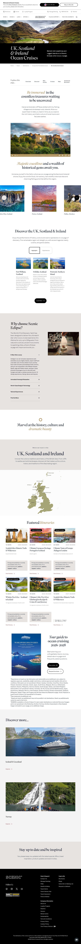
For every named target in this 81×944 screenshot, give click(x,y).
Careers (42, 911)
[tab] (34, 250)
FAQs (42, 884)
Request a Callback (64, 886)
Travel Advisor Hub (45, 891)
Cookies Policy (44, 924)
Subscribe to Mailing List (66, 884)
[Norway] (40, 796)
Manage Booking (53, 11)
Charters (42, 909)
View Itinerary (9, 573)
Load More (39, 301)
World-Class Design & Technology (20, 385)
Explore (8, 769)
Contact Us (43, 879)
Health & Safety (45, 886)
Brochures (7, 11)
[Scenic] (40, 17)
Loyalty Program (28, 11)
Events (17, 11)
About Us (43, 903)
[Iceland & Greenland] (40, 741)
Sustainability (44, 916)
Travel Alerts (44, 889)
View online (52, 665)
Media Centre (44, 914)
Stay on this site (68, 5)
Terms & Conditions (46, 919)
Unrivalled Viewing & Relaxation (20, 379)
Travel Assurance (45, 894)
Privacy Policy (44, 921)
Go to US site (51, 5)
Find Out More (15, 398)
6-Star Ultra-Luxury (16, 355)
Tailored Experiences (17, 392)
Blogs (60, 881)
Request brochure (54, 671)
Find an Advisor (44, 896)
